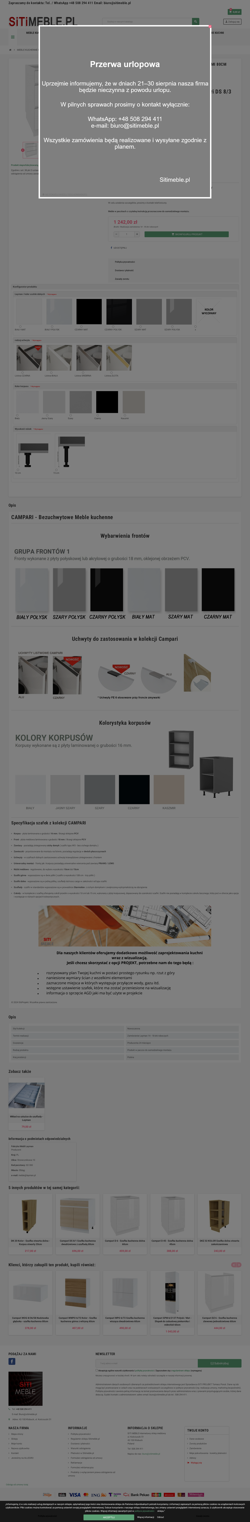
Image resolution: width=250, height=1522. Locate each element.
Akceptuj (109, 1517)
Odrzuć (160, 1517)
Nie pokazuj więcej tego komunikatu (66, 194)
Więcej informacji (146, 1517)
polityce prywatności (144, 1511)
